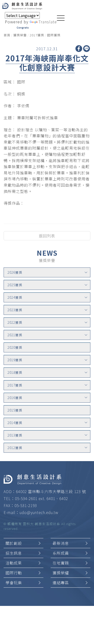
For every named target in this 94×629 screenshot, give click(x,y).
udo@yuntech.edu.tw (39, 512)
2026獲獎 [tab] (14, 272)
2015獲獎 (14, 410)
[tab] (47, 272)
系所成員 (61, 553)
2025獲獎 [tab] (14, 284)
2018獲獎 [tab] (14, 372)
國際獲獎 (53, 35)
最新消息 (61, 543)
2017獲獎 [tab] (14, 385)
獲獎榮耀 (61, 573)
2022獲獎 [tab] (14, 322)
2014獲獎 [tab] (14, 422)
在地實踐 (61, 563)
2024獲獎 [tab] (14, 297)
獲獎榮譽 (20, 35)
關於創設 (14, 543)
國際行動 (14, 573)
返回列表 (47, 236)
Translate (48, 22)
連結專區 (61, 582)
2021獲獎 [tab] (14, 334)
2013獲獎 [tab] (14, 435)
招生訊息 (14, 553)
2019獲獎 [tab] (14, 359)
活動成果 (14, 563)
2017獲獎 (37, 35)
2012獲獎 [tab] (14, 447)
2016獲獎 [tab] (14, 397)
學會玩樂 (14, 582)
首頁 (7, 35)
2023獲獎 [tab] (14, 309)
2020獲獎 (14, 347)
